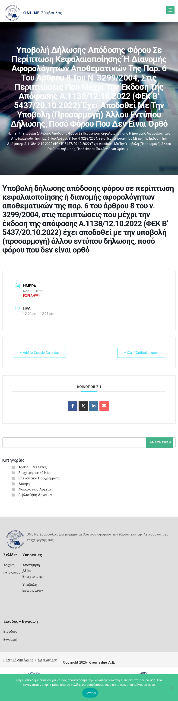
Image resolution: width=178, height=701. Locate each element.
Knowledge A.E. (102, 662)
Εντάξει (90, 693)
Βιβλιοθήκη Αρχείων (35, 495)
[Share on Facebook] (72, 406)
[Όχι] (172, 690)
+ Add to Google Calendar (39, 353)
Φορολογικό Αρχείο (35, 489)
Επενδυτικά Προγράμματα (39, 478)
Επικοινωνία (13, 573)
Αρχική (9, 565)
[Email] (104, 406)
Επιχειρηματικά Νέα (35, 473)
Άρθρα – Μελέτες (33, 467)
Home (12, 133)
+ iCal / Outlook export (141, 353)
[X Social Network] (83, 406)
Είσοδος (10, 631)
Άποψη (24, 484)
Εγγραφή (10, 640)
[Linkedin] (93, 406)
